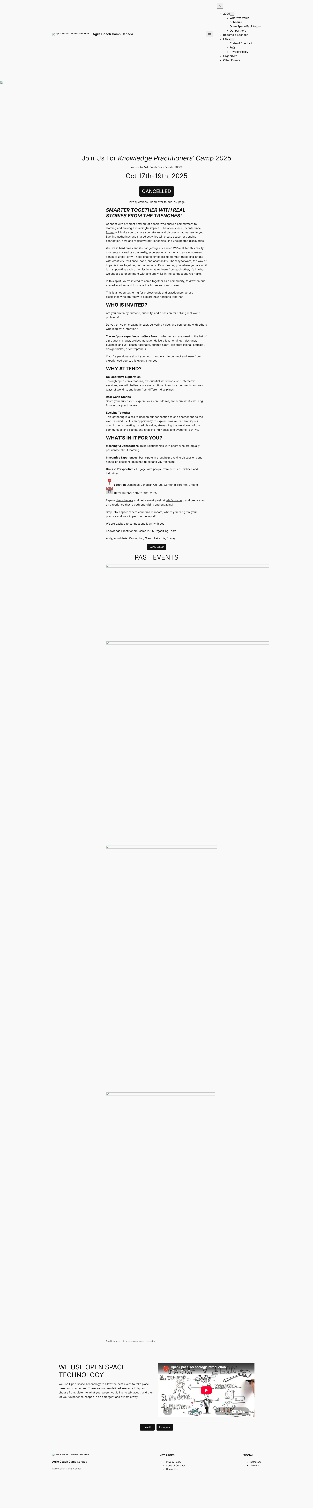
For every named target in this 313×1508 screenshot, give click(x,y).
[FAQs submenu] (232, 39)
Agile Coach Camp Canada (113, 34)
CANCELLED (156, 191)
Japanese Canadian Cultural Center (150, 484)
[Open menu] (209, 34)
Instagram (165, 1427)
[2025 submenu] (232, 14)
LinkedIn (147, 1427)
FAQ (175, 202)
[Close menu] (220, 6)
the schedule (124, 500)
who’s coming (174, 500)
